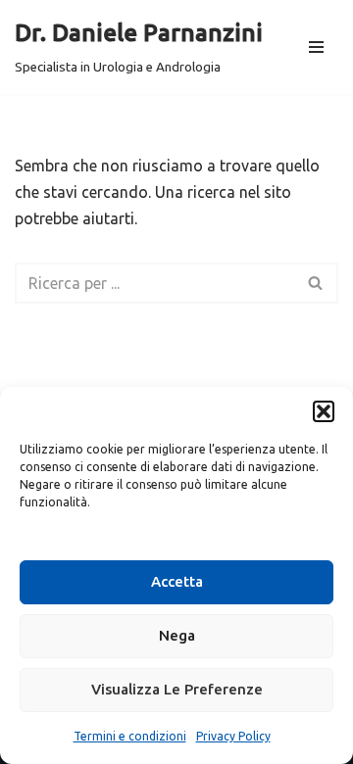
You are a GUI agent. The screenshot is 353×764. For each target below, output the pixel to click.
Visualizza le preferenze (177, 689)
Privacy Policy (233, 736)
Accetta (177, 581)
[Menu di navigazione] (316, 47)
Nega (177, 635)
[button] (323, 411)
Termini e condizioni (130, 736)
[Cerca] (316, 283)
